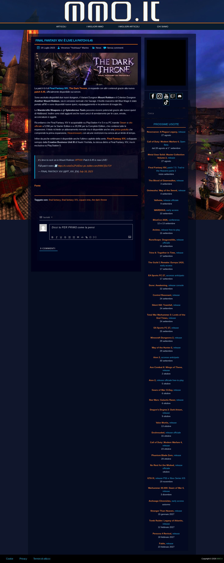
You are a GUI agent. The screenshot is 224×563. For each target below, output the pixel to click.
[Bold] (52, 237)
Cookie (9, 558)
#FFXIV (79, 160)
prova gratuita (121, 129)
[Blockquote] (78, 237)
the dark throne (99, 199)
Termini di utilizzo (41, 558)
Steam (123, 122)
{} (90, 237)
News (98, 48)
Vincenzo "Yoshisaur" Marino (75, 48)
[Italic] (57, 237)
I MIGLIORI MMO (95, 26)
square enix (85, 199)
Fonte (37, 185)
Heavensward (74, 133)
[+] (94, 237)
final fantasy (55, 199)
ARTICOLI (61, 26)
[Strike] (65, 237)
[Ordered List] (69, 237)
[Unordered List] (74, 237)
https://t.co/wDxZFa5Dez (70, 165)
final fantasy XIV (70, 199)
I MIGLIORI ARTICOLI (128, 26)
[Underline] (61, 237)
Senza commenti (115, 48)
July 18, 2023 (86, 171)
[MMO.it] (112, 11)
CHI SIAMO (162, 26)
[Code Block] (82, 237)
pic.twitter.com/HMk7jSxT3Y (97, 165)
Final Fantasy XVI (116, 138)
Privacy (23, 558)
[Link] (86, 237)
